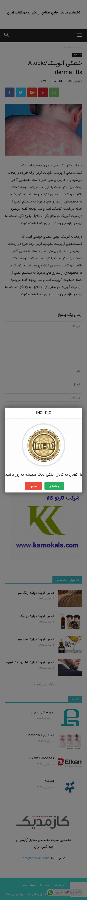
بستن (33, 486)
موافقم (54, 486)
